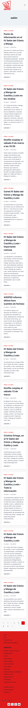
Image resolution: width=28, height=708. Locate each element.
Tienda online (8, 640)
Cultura (6, 656)
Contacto (6, 692)
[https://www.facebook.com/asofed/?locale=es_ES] (9, 704)
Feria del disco (8, 661)
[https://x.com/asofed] (12, 704)
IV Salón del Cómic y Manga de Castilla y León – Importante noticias (14, 243)
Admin (7, 47)
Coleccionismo (8, 653)
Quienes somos (8, 687)
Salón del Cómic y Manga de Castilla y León (13, 673)
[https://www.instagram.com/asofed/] (15, 704)
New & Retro (8, 666)
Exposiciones (8, 658)
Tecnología (7, 679)
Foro (5, 637)
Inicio (5, 635)
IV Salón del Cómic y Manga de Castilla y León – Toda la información (14, 484)
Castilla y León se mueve (11, 651)
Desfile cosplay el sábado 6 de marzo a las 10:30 (14, 143)
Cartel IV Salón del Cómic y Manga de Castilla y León (13, 194)
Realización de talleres (11, 642)
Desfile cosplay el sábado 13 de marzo (13, 391)
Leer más (7, 77)
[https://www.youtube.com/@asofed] (19, 704)
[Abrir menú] (24, 5)
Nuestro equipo (8, 689)
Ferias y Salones (8, 30)
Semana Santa (8, 677)
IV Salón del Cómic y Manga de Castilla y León (14, 352)
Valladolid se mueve (10, 682)
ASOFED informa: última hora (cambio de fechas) (14, 300)
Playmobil (7, 669)
